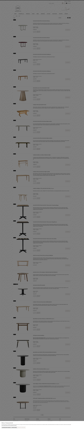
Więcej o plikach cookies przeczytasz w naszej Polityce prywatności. (9, 425)
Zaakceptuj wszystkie (21, 427)
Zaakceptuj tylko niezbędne (6, 427)
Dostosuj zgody (14, 427)
